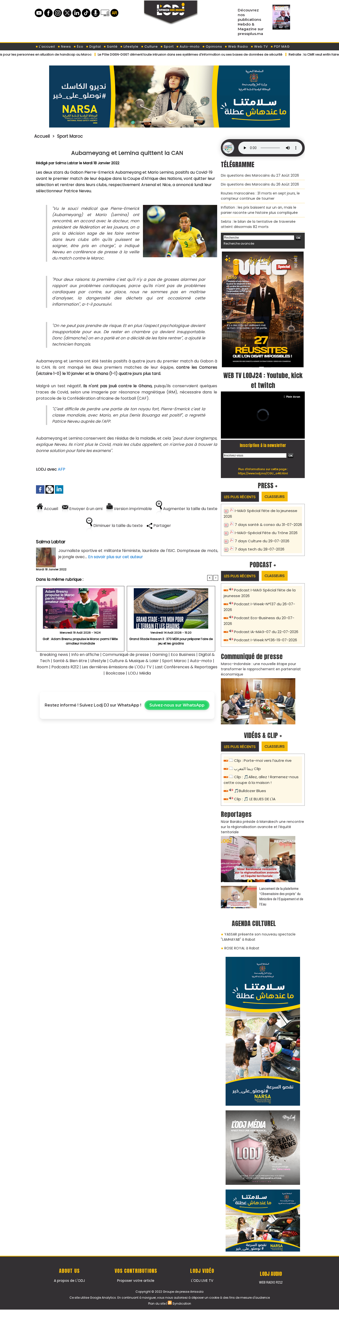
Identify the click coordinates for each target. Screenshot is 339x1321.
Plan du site (157, 1303)
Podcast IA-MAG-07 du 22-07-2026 (266, 631)
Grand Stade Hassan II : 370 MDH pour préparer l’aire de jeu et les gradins (171, 641)
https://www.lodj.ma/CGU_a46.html (263, 473)
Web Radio (237, 46)
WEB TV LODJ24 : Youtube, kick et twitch (263, 380)
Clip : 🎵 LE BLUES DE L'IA (254, 799)
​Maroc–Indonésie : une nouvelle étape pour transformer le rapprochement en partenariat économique (261, 669)
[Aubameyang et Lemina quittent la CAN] (180, 206)
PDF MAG (281, 46)
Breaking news (54, 654)
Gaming (160, 654)
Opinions (213, 46)
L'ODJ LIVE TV (202, 1280)
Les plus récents (240, 496)
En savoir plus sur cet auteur (115, 557)
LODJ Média (139, 673)
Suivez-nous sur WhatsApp (176, 705)
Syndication (181, 1303)
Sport (168, 46)
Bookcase (115, 673)
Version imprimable (132, 509)
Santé (112, 46)
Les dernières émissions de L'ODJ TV (117, 667)
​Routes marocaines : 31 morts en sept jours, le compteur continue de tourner (260, 196)
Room (42, 667)
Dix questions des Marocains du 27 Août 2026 (260, 175)
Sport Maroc (70, 136)
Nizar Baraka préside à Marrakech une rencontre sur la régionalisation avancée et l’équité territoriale (262, 827)
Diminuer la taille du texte (117, 525)
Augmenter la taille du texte (189, 509)
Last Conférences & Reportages (186, 667)
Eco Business (183, 654)
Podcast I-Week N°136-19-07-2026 (265, 640)
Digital (94, 46)
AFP (61, 469)
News (65, 46)
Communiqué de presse (126, 654)
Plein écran (293, 396)
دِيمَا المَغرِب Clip (247, 768)
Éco (79, 46)
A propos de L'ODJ (69, 1280)
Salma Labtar (66, 163)
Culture (150, 46)
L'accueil (46, 46)
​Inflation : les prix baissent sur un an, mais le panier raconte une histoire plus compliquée (259, 210)
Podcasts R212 (65, 667)
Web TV (260, 46)
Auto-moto (189, 46)
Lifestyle (130, 46)
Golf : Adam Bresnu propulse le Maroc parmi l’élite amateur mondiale (80, 641)
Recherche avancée (239, 243)
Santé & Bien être (70, 661)
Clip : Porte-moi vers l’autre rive (263, 760)
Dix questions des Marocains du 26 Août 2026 (260, 184)
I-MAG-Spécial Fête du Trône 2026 (266, 532)
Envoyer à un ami (85, 509)
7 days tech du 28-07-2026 (259, 549)
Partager (161, 525)
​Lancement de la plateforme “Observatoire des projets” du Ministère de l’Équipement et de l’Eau (281, 896)
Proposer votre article (135, 1280)
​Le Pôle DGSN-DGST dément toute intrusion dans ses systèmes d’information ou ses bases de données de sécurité (153, 54)
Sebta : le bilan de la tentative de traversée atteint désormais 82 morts (258, 224)
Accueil (42, 136)
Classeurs (275, 496)
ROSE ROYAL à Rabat (241, 948)
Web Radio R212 (270, 1282)
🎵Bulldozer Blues (250, 790)
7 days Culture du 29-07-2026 (262, 541)
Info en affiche (85, 654)
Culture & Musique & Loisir (134, 661)
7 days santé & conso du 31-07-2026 (268, 524)
